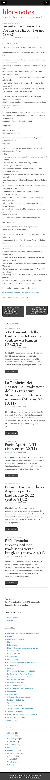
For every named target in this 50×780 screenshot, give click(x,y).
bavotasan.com (35, 778)
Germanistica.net (13, 654)
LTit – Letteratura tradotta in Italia (20, 688)
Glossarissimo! (13, 657)
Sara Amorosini (9, 38)
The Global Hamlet (14, 706)
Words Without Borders (16, 717)
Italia (4, 23)
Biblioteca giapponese (15, 639)
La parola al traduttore (15, 683)
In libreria (10, 747)
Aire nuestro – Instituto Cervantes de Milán (23, 633)
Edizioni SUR (12, 621)
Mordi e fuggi (12, 750)
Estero (7, 537)
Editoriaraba (12, 645)
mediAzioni (11, 691)
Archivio (10, 736)
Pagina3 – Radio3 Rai (15, 700)
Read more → (11, 371)
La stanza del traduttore (16, 686)
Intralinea (10, 668)
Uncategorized (12, 762)
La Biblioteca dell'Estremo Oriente (20, 674)
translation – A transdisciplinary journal (22, 714)
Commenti (11, 742)
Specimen (11, 703)
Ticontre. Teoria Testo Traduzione (20, 709)
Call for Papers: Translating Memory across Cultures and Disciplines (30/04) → (38, 310)
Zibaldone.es (12, 720)
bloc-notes (18, 12)
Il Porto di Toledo (13, 665)
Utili (8, 765)
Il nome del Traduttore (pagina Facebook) (23, 662)
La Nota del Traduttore (16, 680)
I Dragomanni (12, 659)
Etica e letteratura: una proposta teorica (22, 648)
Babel (9, 636)
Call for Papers (13, 739)
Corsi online (11, 744)
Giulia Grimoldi (12, 348)
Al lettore (10, 733)
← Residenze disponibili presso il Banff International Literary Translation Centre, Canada (12, 311)
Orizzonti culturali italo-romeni (18, 697)
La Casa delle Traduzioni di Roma (20, 677)
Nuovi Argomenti (13, 694)
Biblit (9, 642)
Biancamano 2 (12, 618)
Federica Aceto (13, 651)
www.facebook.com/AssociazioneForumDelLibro (20, 293)
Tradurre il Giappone (15, 711)
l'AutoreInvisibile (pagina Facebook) (21, 671)
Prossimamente (12, 23)
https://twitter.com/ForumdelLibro (15, 297)
